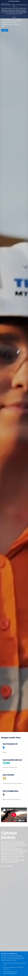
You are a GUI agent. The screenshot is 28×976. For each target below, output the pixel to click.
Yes (13, 17)
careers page (22, 963)
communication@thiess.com (10, 973)
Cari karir (5, 30)
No (15, 17)
